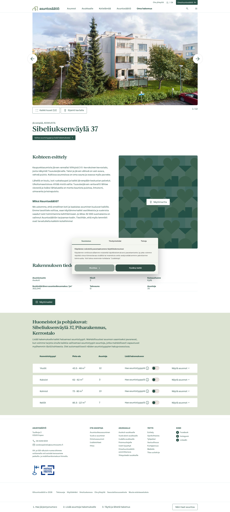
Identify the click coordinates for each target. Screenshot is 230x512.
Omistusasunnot (97, 439)
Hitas (92, 446)
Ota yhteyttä (158, 2)
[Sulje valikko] (196, 8)
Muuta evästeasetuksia (139, 492)
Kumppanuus (153, 446)
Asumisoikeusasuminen (100, 432)
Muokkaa (93, 268)
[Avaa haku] (187, 8)
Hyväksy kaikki (135, 268)
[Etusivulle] (45, 8)
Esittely (150, 432)
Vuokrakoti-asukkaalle (128, 436)
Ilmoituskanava (86, 492)
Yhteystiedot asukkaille (128, 455)
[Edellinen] (32, 59)
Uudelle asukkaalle (126, 439)
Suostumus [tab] (86, 241)
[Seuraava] (197, 59)
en (172, 2)
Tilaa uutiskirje (153, 452)
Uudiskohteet (95, 442)
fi (168, 2)
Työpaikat (151, 439)
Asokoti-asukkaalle (127, 432)
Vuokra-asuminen (97, 436)
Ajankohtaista (153, 436)
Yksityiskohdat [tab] (115, 241)
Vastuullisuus (153, 442)
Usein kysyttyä (125, 446)
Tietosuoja (60, 492)
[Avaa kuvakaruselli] (115, 58)
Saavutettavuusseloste (117, 492)
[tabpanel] (115, 58)
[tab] (46, 110)
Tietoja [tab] (144, 241)
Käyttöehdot (72, 492)
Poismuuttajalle (125, 442)
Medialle (150, 449)
